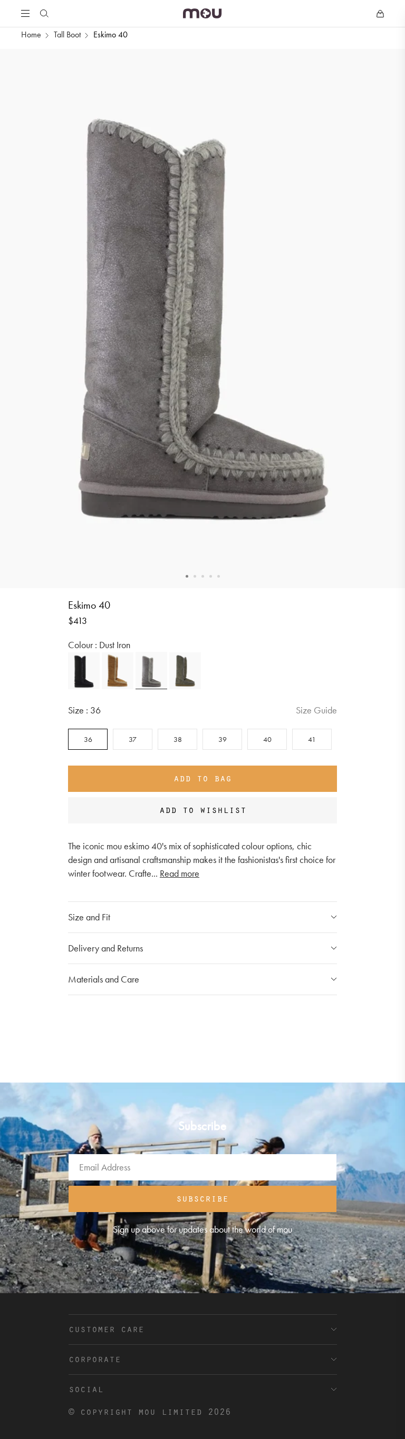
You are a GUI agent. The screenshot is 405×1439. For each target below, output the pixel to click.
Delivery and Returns (105, 948)
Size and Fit (89, 917)
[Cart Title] (380, 13)
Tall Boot (67, 34)
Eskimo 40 (110, 34)
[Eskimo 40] (84, 670)
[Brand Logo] (202, 13)
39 (222, 739)
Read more (179, 873)
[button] (187, 576)
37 (133, 739)
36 (88, 739)
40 (267, 739)
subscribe (202, 1198)
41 (312, 739)
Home (31, 34)
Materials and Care (103, 979)
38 (177, 739)
